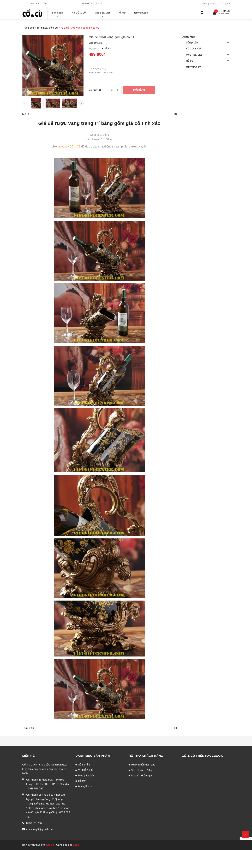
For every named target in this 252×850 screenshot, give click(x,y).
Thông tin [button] (28, 727)
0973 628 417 (94, 3)
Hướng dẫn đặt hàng (143, 764)
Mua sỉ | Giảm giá (141, 775)
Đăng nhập (209, 3)
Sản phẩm (192, 42)
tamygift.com (193, 66)
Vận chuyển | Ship (141, 770)
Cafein (50, 844)
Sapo (76, 844)
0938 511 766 (39, 3)
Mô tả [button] (25, 114)
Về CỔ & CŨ (193, 48)
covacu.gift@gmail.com (39, 829)
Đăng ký (225, 3)
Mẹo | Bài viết (194, 54)
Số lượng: (95, 89)
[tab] (99, 114)
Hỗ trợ (190, 60)
